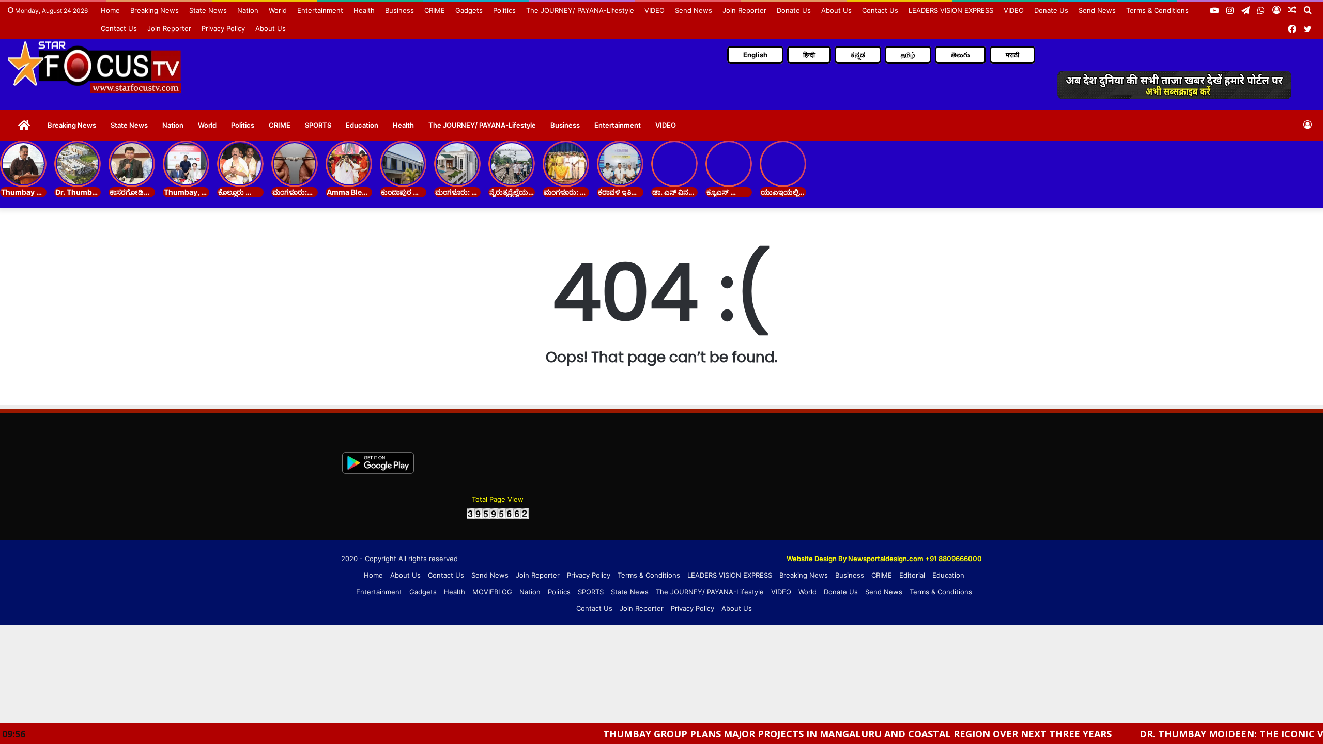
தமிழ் (908, 55)
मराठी (1012, 55)
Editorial (912, 575)
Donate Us (794, 10)
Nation (247, 10)
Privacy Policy (223, 28)
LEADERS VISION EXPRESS (951, 10)
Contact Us (880, 10)
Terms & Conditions (1157, 10)
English (755, 55)
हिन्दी (809, 55)
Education (362, 125)
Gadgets (469, 10)
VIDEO (654, 10)
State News (208, 10)
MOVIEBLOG (492, 591)
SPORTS (318, 125)
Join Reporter (744, 10)
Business (399, 10)
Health (364, 10)
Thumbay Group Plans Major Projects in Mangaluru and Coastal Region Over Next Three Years (815, 733)
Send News (693, 10)
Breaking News (154, 10)
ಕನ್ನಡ (858, 55)
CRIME (434, 10)
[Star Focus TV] (95, 67)
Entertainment (320, 10)
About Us (836, 10)
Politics (504, 10)
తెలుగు (960, 55)
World (278, 10)
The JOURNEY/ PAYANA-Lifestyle (580, 10)
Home (110, 10)
